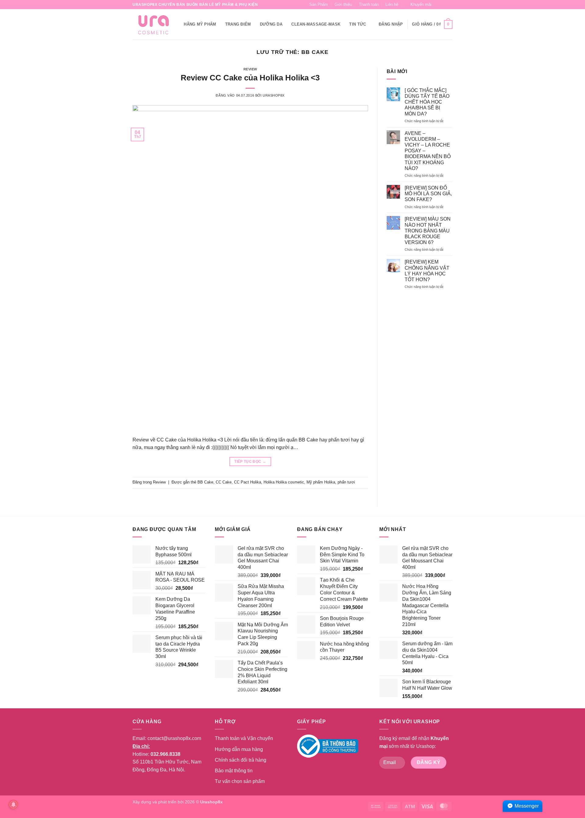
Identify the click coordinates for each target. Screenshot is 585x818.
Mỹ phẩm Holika (321, 482)
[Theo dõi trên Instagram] (443, 4)
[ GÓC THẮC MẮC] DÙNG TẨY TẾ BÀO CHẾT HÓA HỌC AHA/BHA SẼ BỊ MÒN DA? (427, 102)
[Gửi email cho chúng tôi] (449, 4)
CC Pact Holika (247, 482)
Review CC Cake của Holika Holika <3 (250, 77)
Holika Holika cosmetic (284, 482)
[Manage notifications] (13, 804)
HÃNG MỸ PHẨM (200, 24)
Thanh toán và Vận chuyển (244, 738)
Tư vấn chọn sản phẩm (240, 781)
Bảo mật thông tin (234, 770)
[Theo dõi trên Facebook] (438, 4)
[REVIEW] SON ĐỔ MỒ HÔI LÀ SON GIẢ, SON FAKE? (428, 193)
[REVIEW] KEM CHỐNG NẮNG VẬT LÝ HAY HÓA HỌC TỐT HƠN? (427, 270)
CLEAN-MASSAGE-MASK (315, 24)
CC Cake (224, 482)
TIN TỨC (357, 24)
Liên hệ (391, 4)
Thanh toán (369, 4)
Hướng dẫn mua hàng (239, 749)
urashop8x (274, 95)
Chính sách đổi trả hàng (240, 760)
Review (250, 69)
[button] (418, 4)
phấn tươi (346, 482)
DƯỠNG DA (271, 24)
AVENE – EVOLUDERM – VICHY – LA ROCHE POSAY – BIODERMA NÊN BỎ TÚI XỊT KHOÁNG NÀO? (428, 151)
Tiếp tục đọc (250, 461)
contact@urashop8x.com (174, 738)
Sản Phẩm (318, 4)
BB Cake (205, 482)
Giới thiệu (343, 4)
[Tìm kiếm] (177, 24)
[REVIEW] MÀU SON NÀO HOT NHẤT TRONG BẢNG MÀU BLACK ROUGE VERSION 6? (428, 230)
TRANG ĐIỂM (238, 24)
